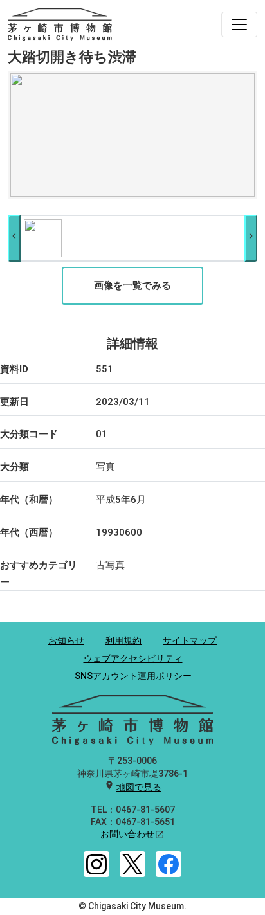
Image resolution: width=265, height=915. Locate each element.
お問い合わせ (127, 834)
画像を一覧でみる (132, 285)
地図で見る (138, 787)
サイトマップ (190, 640)
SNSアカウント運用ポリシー (133, 676)
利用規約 (123, 640)
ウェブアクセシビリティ (133, 658)
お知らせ (66, 640)
